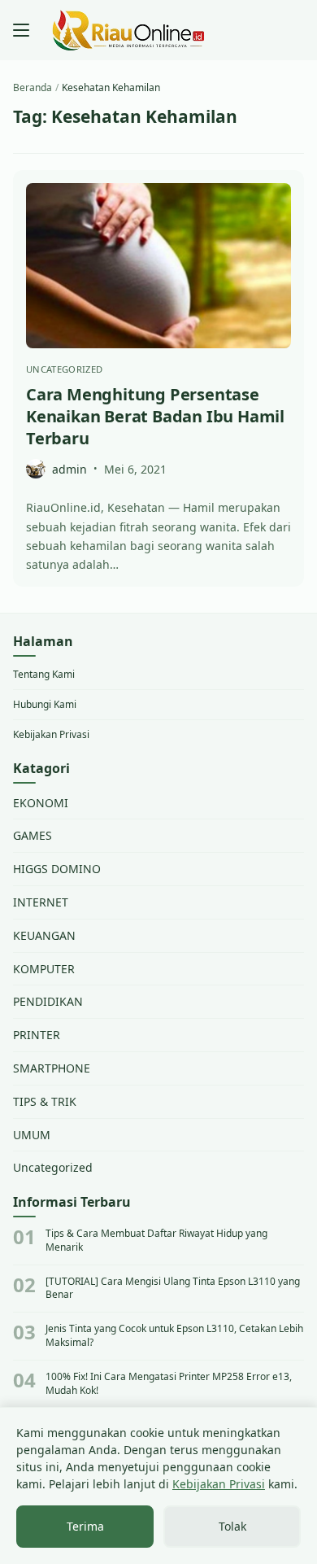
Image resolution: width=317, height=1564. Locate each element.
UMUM (31, 1134)
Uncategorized (64, 369)
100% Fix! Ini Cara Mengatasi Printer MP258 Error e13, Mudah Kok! (169, 1383)
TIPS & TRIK (44, 1101)
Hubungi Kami (44, 704)
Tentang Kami (44, 674)
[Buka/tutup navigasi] (21, 30)
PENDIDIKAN (48, 1001)
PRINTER (36, 1034)
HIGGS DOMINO (57, 868)
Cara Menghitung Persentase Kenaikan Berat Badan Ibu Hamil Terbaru (155, 416)
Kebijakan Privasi (51, 734)
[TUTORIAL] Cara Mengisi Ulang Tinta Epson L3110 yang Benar (173, 1288)
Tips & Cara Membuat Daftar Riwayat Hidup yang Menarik (156, 1240)
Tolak (232, 1526)
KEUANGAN (44, 935)
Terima (85, 1526)
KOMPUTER (44, 968)
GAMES (32, 835)
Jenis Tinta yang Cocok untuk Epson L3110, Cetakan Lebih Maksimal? (174, 1335)
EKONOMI (40, 802)
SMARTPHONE (51, 1068)
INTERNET (40, 902)
